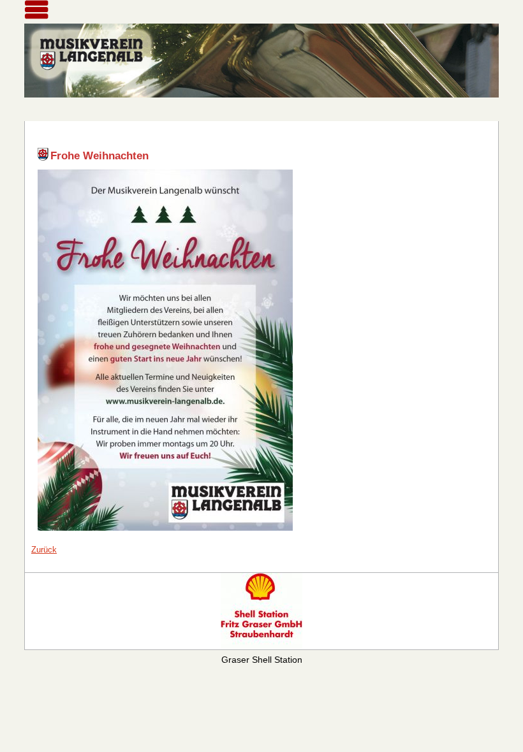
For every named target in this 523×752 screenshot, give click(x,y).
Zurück (44, 549)
